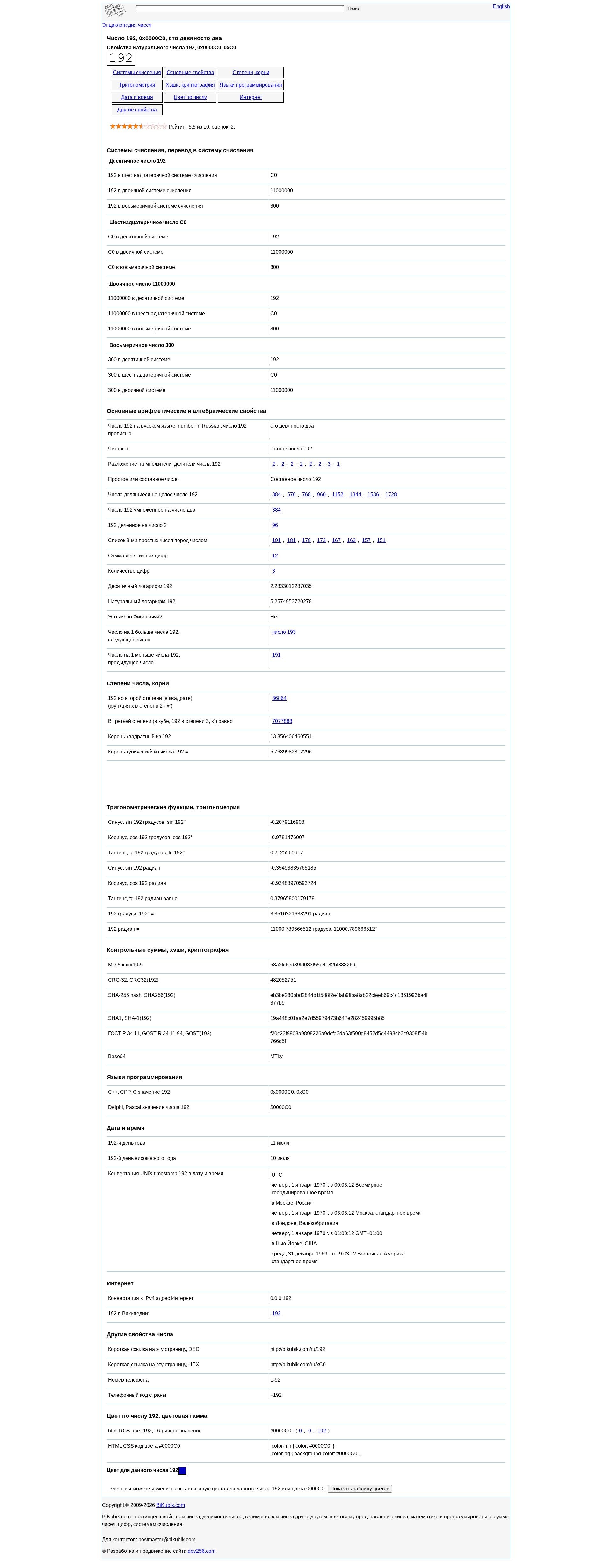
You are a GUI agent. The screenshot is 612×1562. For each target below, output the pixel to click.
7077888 (282, 721)
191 (276, 540)
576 (291, 494)
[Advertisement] (342, 91)
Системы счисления (137, 72)
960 (321, 494)
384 (276, 494)
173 (321, 540)
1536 (373, 494)
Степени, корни (251, 72)
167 (336, 540)
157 (366, 540)
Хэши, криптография (190, 85)
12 (275, 555)
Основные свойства (190, 72)
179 (306, 540)
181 (291, 540)
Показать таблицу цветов (360, 1488)
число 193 (284, 632)
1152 (337, 494)
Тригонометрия (137, 85)
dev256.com (201, 1551)
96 (275, 525)
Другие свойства (137, 109)
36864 (279, 698)
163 (351, 540)
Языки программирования (251, 85)
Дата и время (137, 97)
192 (276, 1313)
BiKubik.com (170, 1505)
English (501, 6)
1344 (355, 494)
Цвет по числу (190, 97)
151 (381, 540)
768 (306, 494)
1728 (391, 494)
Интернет (251, 97)
